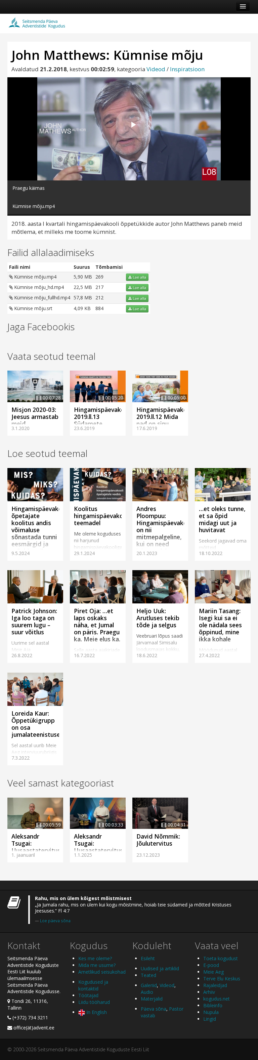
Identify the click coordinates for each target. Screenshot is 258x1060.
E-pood (211, 965)
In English (96, 1012)
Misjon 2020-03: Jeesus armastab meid (34, 417)
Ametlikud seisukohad (102, 972)
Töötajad (88, 995)
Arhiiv (209, 992)
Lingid (209, 1019)
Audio (147, 992)
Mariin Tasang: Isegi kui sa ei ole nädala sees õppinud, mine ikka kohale (220, 625)
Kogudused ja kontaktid (93, 985)
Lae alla (139, 277)
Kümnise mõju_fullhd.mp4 (41, 297)
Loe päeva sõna (55, 920)
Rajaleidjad (215, 985)
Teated (148, 975)
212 (99, 297)
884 (99, 308)
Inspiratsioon (187, 69)
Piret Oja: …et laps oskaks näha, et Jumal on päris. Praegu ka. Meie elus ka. (97, 625)
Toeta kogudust (220, 958)
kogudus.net (216, 998)
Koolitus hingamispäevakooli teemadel (102, 516)
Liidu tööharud (94, 1002)
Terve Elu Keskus (221, 978)
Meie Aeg (213, 972)
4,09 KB (82, 308)
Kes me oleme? (95, 958)
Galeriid (149, 985)
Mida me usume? (97, 965)
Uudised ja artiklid (160, 968)
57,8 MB (83, 297)
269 (99, 276)
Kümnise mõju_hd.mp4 (38, 287)
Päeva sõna (153, 1009)
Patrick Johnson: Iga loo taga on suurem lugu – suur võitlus (34, 621)
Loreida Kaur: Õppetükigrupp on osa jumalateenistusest (38, 723)
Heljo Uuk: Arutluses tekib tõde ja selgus (157, 618)
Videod (155, 69)
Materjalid (152, 998)
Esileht (148, 958)
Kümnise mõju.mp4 (34, 276)
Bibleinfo (212, 1005)
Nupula (211, 1012)
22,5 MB (83, 287)
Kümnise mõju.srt (32, 308)
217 (99, 287)
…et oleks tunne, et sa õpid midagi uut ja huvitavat (222, 519)
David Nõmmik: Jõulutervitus (158, 839)
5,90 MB (83, 276)
